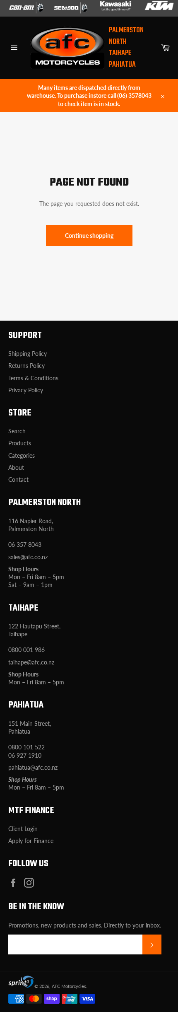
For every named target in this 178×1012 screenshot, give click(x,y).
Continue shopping (89, 235)
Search (17, 431)
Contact (18, 479)
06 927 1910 (24, 755)
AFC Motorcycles (69, 986)
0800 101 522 (26, 747)
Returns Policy (26, 365)
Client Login (23, 828)
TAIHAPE (120, 53)
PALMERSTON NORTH (126, 36)
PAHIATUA (122, 65)
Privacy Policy (25, 390)
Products (19, 443)
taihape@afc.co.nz (31, 662)
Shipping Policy (27, 353)
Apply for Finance (30, 840)
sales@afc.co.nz (28, 556)
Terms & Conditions (33, 378)
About (16, 467)
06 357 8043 (24, 544)
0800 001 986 (26, 649)
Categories (21, 455)
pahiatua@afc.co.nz (33, 767)
